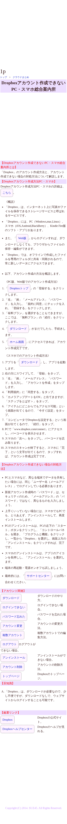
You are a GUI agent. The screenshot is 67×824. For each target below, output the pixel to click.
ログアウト (9, 644)
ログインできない (13, 607)
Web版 (22, 238)
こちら (6, 192)
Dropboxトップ (19, 288)
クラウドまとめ (21, 77)
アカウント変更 (12, 625)
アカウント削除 (12, 666)
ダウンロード (18, 328)
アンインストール (13, 657)
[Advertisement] (33, 33)
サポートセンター (38, 575)
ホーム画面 (17, 341)
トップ (3, 77)
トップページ (10, 676)
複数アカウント (12, 635)
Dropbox (7, 719)
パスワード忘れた (13, 616)
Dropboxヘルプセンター (17, 728)
